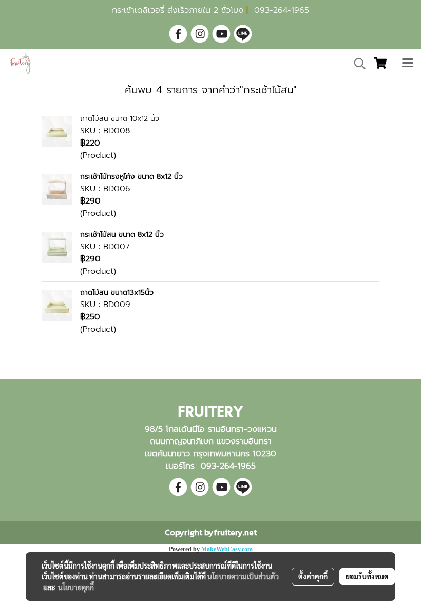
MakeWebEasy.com (227, 549)
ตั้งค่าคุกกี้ (313, 576)
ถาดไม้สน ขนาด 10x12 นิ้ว (119, 118)
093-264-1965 (281, 10)
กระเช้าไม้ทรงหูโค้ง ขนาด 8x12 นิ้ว (131, 176)
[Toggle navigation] (407, 63)
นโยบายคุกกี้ (76, 587)
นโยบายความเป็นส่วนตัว (243, 576)
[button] (356, 63)
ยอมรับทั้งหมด (367, 576)
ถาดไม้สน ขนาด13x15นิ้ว (117, 292)
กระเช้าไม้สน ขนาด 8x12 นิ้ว (122, 234)
